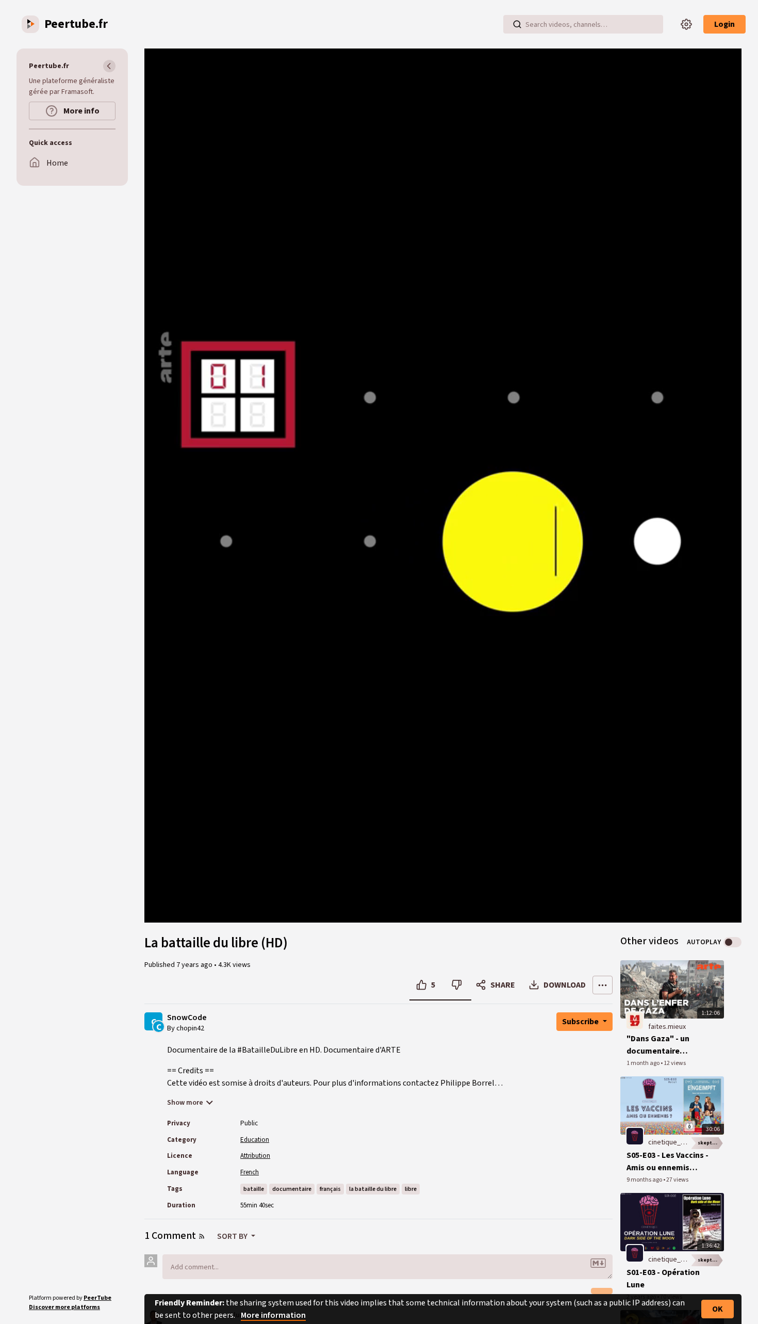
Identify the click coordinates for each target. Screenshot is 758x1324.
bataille (253, 1189)
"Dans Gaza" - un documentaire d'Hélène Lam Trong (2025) (664, 1045)
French (249, 1172)
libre (411, 1189)
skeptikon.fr (711, 1143)
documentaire (291, 1189)
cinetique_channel (676, 1142)
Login (724, 24)
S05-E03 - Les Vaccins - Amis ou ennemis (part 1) (667, 1162)
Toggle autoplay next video (732, 942)
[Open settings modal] (686, 24)
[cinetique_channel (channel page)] (635, 1136)
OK (717, 1309)
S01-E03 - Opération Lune (663, 1278)
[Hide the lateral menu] (109, 66)
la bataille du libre (373, 1189)
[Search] (517, 24)
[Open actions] (602, 985)
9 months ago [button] (645, 1179)
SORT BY (233, 1236)
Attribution (255, 1155)
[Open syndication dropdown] (202, 1236)
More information (273, 1315)
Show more (185, 1102)
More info (81, 111)
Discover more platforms (64, 1307)
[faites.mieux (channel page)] (635, 1020)
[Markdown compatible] (598, 1263)
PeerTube (97, 1298)
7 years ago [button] (195, 965)
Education (254, 1139)
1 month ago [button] (644, 1063)
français (330, 1189)
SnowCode (187, 1017)
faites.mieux (667, 1027)
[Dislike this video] (456, 985)
